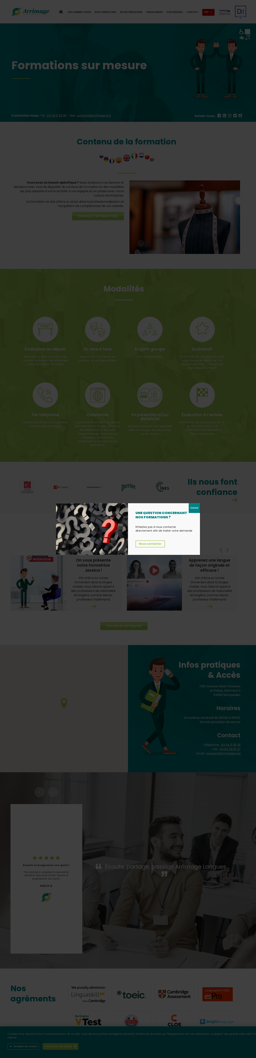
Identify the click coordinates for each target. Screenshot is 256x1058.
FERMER (194, 508)
